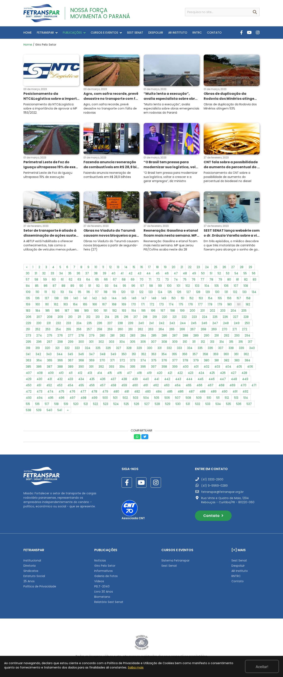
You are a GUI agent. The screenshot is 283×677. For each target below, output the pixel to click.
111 (45, 292)
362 (246, 354)
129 (208, 292)
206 (28, 317)
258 (99, 329)
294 (247, 335)
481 (126, 391)
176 (190, 304)
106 (226, 286)
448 (234, 379)
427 (233, 373)
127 (188, 292)
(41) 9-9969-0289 (214, 486)
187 (67, 311)
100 (169, 286)
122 (141, 292)
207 (39, 317)
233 (68, 323)
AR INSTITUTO (177, 32)
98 (151, 286)
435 (92, 379)
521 (86, 404)
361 (236, 354)
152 (191, 298)
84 (28, 286)
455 (81, 385)
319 (37, 348)
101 (178, 286)
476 (72, 391)
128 (198, 292)
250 (247, 323)
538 (28, 410)
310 (185, 342)
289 (196, 335)
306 (143, 342)
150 (173, 298)
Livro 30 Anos (103, 591)
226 (225, 317)
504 (146, 398)
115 (79, 292)
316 (240, 342)
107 (236, 286)
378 (185, 360)
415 (109, 373)
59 (45, 279)
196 (153, 311)
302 (101, 342)
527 (147, 404)
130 (217, 292)
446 (212, 379)
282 (122, 335)
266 (182, 329)
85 (37, 286)
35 (69, 273)
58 (36, 279)
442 (167, 379)
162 (56, 304)
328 (129, 348)
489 (213, 391)
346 (81, 354)
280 (102, 335)
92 (98, 286)
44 (148, 273)
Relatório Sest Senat (108, 602)
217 (135, 317)
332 (169, 348)
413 (89, 373)
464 (178, 385)
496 (61, 398)
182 (248, 304)
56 (253, 273)
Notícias (100, 560)
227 (235, 317)
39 (104, 273)
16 (141, 267)
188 (76, 311)
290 (206, 335)
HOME (27, 32)
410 (61, 373)
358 (205, 354)
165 (85, 304)
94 (115, 286)
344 (60, 354)
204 (233, 311)
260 (120, 329)
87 (54, 286)
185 (47, 311)
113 (62, 292)
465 (188, 385)
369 (91, 360)
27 (233, 267)
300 (81, 342)
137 (47, 298)
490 (224, 391)
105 (216, 286)
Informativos (103, 571)
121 (132, 292)
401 (196, 367)
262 (140, 329)
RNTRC (197, 32)
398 (164, 367)
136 (37, 298)
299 (70, 342)
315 (231, 342)
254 (58, 329)
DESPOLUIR (155, 32)
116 (88, 292)
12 (110, 267)
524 (116, 404)
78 (211, 279)
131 (226, 292)
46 (167, 273)
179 (220, 304)
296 (39, 342)
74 (176, 279)
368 (81, 360)
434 (81, 379)
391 (91, 367)
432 (60, 379)
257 (89, 329)
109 (28, 292)
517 (47, 404)
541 (59, 410)
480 (116, 391)
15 (134, 267)
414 (99, 373)
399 (175, 367)
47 (176, 273)
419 (149, 373)
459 (124, 385)
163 (65, 304)
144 (114, 298)
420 (159, 373)
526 (136, 404)
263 (150, 329)
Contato (211, 515)
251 (28, 329)
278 (81, 335)
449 (245, 379)
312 (203, 342)
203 (222, 311)
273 (28, 335)
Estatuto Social (34, 576)
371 (112, 360)
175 (181, 304)
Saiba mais (136, 667)
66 (106, 279)
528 (157, 404)
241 (151, 323)
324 (87, 348)
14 (126, 267)
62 (70, 279)
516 (37, 404)
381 (216, 360)
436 (102, 379)
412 (80, 373)
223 (194, 317)
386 (39, 367)
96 (133, 286)
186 (57, 311)
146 (134, 298)
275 (49, 335)
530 (178, 404)
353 (153, 354)
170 (133, 304)
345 (70, 354)
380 (206, 360)
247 (215, 323)
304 (122, 342)
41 (122, 273)
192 (114, 311)
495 (50, 398)
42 (130, 273)
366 (60, 360)
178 (210, 304)
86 (45, 286)
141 (85, 298)
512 (227, 398)
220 (164, 317)
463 (166, 385)
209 (60, 317)
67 (115, 279)
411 (71, 373)
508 (188, 398)
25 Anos (29, 581)
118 (105, 292)
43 (139, 273)
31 (36, 273)
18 (157, 267)
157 (239, 298)
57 (27, 279)
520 (76, 404)
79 (220, 279)
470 (243, 385)
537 (249, 404)
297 (49, 342)
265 (171, 329)
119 (114, 292)
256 (78, 329)
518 (56, 404)
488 (203, 391)
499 (94, 398)
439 (135, 379)
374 (143, 360)
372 (122, 360)
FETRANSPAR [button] (45, 32)
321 (57, 348)
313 (212, 342)
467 (210, 385)
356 (184, 354)
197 (163, 311)
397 (153, 367)
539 (38, 410)
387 (49, 367)
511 (218, 398)
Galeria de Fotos (106, 576)
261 (130, 329)
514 (245, 398)
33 (52, 273)
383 (236, 360)
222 (184, 317)
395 (132, 367)
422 (180, 373)
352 (143, 354)
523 (105, 404)
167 (104, 304)
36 (78, 273)
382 (226, 360)
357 (195, 354)
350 (124, 354)
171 (143, 304)
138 (56, 298)
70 (141, 279)
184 (37, 311)
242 (161, 323)
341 (28, 354)
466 (199, 385)
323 (77, 348)
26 (224, 267)
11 (103, 267)
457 (102, 385)
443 (178, 379)
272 (244, 329)
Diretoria (29, 566)
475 (61, 391)
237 (109, 323)
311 (194, 342)
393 (111, 367)
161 (47, 304)
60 (54, 279)
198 (172, 311)
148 (153, 298)
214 (107, 317)
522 (95, 404)
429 (28, 379)
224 (204, 317)
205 (244, 311)
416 (119, 373)
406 (250, 367)
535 (228, 404)
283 (132, 335)
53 (227, 273)
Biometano (102, 597)
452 (49, 385)
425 (212, 373)
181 (239, 304)
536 (238, 404)
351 (134, 354)
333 (179, 348)
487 (192, 391)
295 (28, 342)
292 (226, 335)
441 (156, 379)
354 (164, 354)
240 (141, 323)
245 (193, 323)
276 (60, 335)
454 (70, 385)
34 (61, 273)
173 (161, 304)
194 (133, 311)
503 (135, 398)
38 (96, 273)
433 (70, 379)
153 (201, 298)
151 (182, 298)
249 (236, 323)
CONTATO (214, 32)
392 (101, 367)
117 (97, 292)
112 (53, 292)
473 (39, 391)
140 (75, 298)
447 (223, 379)
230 (38, 323)
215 (117, 317)
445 (200, 379)
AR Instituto (239, 571)
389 (70, 367)
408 (40, 373)
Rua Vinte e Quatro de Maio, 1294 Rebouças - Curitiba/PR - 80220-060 (227, 500)
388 (60, 367)
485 (170, 391)
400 (186, 367)
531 (188, 404)
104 (206, 286)
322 (67, 348)
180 (229, 304)
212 (88, 317)
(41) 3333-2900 (212, 479)
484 (159, 391)
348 (102, 354)
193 (124, 311)
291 (216, 335)
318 (28, 348)
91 (89, 286)
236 (99, 323)
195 (143, 311)
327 (118, 348)
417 (129, 373)
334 (189, 348)
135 (28, 298)
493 (28, 398)
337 (220, 348)
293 (236, 335)
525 (126, 404)
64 (88, 279)
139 (66, 298)
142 (94, 298)
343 (49, 354)
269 (214, 329)
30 (27, 273)
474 (50, 391)
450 (28, 385)
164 (75, 304)
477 (83, 391)
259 (109, 329)
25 (215, 267)
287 (175, 335)
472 (28, 391)
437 (113, 379)
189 (86, 311)
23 (198, 267)
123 (151, 292)
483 (148, 391)
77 (202, 279)
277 (70, 335)
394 (122, 367)
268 (203, 329)
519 (66, 404)
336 (210, 348)
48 (185, 273)
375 (153, 360)
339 (241, 348)
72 (158, 279)
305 (132, 342)
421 (170, 373)
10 (95, 267)
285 (153, 335)
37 (87, 273)
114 (71, 292)
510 (209, 398)
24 (207, 267)
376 (164, 360)
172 (152, 304)
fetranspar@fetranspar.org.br (222, 492)
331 (159, 348)
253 (47, 329)
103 (197, 286)
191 (105, 311)
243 (172, 323)
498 (83, 398)
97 (142, 286)
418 (139, 373)
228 (246, 317)
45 (158, 273)
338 (231, 348)
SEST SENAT (135, 32)
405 (239, 367)
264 (161, 329)
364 (39, 360)
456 (92, 385)
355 (174, 354)
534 (218, 404)
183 (28, 311)
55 (245, 273)
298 (60, 342)
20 (173, 267)
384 (247, 360)
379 (196, 360)
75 (184, 279)
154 (210, 298)
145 (124, 298)
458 (113, 385)
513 (236, 398)
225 (215, 317)
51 (211, 273)
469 (232, 385)
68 (124, 279)
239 (130, 323)
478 (94, 391)
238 (120, 323)
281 (112, 335)
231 (49, 323)
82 (246, 279)
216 (126, 317)
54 (236, 273)
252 (37, 329)
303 (111, 342)
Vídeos (99, 581)
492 (245, 391)
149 (163, 298)
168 (114, 304)
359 (215, 354)
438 (124, 379)
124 (160, 292)
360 (226, 354)
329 (139, 348)
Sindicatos (30, 571)
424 (201, 373)
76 (193, 279)
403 (217, 367)
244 (183, 323)
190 (96, 311)
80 (229, 279)
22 (189, 267)
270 (224, 329)
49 (194, 273)
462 (156, 385)
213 (98, 317)
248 (226, 323)
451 (39, 385)
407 (29, 373)
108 (245, 286)
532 (197, 404)
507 (177, 398)
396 (143, 367)
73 (167, 279)
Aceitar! (262, 666)
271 (234, 329)
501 (115, 398)
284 (143, 335)
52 (219, 273)
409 (51, 373)
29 (250, 267)
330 (149, 348)
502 (125, 398)
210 (70, 317)
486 (181, 391)
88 (63, 286)
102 (187, 286)
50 (203, 273)
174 (171, 304)
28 (241, 267)
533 (207, 404)
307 (153, 342)
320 (47, 348)
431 (49, 379)
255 (68, 329)
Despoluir (238, 566)
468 (221, 385)
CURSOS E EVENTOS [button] (104, 32)
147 (144, 298)
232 (58, 323)
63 (79, 279)
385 (28, 367)
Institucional (32, 560)
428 (244, 373)
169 (124, 304)
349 (113, 354)
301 (91, 342)
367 (70, 360)
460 (135, 385)
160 (37, 304)
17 (149, 267)
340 (252, 348)
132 (235, 292)
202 (212, 311)
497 (72, 398)
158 (248, 298)
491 (235, 391)
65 (97, 279)
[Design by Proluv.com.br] (141, 642)
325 (98, 348)
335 (200, 348)
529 (167, 404)
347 (92, 354)
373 (132, 360)
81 (237, 279)
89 (72, 286)
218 (145, 317)
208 (49, 317)
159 (28, 304)
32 (44, 273)
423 (190, 373)
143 (104, 298)
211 (79, 317)
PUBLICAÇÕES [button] (72, 32)
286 (164, 335)
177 (200, 304)
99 (160, 286)
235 (89, 323)
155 (220, 298)
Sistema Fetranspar (175, 560)
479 (105, 391)
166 (94, 304)
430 (39, 379)
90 (81, 286)
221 (174, 317)
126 (179, 292)
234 (79, 323)
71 (150, 279)
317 (250, 342)
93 (106, 286)
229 (28, 323)
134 (254, 292)
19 (165, 267)
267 (193, 329)
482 (137, 391)
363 (28, 360)
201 (202, 311)
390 (81, 367)
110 (37, 292)
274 (39, 335)
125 (170, 292)
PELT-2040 (102, 586)
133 (244, 292)
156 (229, 298)
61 (62, 279)
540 (49, 410)
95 (124, 286)
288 (185, 335)
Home (27, 45)
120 (123, 292)
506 (167, 398)
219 (154, 317)
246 (204, 323)
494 (40, 398)
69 (132, 279)
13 (118, 267)
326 (108, 348)
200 (192, 311)
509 (199, 398)
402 (206, 367)
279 (91, 335)
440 (146, 379)
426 (223, 373)
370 (102, 360)
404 (228, 367)
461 (145, 385)
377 (175, 360)
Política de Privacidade (39, 586)
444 (189, 379)
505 (156, 398)
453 (59, 385)
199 (182, 311)
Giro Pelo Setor (104, 566)
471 (254, 385)
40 (113, 273)
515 (28, 404)
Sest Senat (169, 566)
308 (164, 342)
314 (221, 342)
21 (181, 267)
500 (105, 398)
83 (254, 279)
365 (49, 360)
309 (175, 342)
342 (38, 354)
